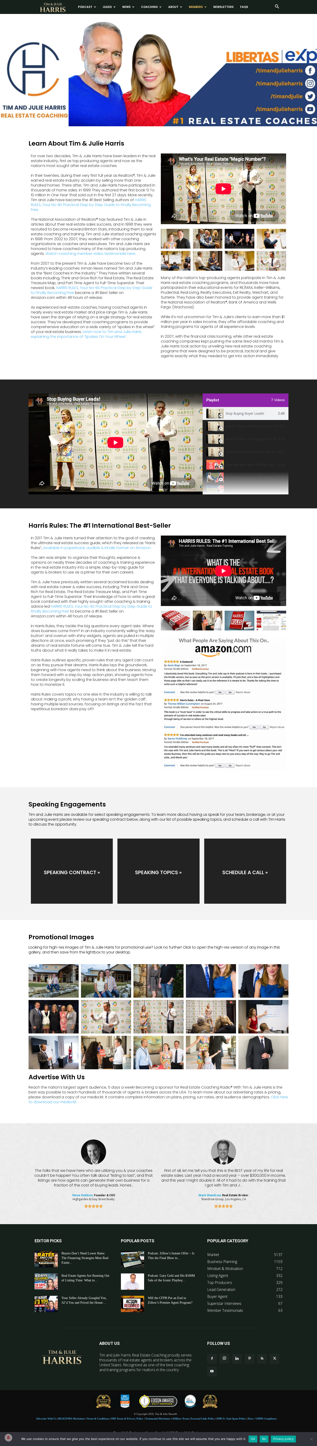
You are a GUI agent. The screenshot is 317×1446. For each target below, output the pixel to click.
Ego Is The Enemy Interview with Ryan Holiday (250, 490)
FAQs (244, 7)
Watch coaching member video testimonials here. (90, 253)
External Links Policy (203, 1418)
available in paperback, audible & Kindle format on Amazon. (97, 547)
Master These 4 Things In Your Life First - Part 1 (251, 426)
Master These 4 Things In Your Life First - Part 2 (251, 439)
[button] (276, 7)
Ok (253, 1439)
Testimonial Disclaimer (158, 1418)
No (264, 1439)
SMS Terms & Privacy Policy (127, 1418)
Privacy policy (283, 1439)
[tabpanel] (116, 443)
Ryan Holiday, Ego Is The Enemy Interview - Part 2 (250, 477)
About (173, 7)
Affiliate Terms (180, 1418)
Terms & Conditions (98, 1418)
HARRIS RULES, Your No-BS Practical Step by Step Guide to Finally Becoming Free (91, 290)
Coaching (149, 7)
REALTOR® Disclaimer (71, 1418)
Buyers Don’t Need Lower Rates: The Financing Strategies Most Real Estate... (84, 1258)
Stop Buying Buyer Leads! (245, 413)
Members (196, 7)
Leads (107, 7)
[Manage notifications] (8, 1437)
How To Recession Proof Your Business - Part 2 (250, 452)
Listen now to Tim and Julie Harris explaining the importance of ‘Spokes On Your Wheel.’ (86, 334)
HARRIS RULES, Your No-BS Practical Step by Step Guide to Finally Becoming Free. (91, 204)
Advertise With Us (46, 1418)
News (126, 7)
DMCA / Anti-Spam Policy (231, 1418)
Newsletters (223, 7)
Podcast (85, 7)
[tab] (245, 413)
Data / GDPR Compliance (262, 1418)
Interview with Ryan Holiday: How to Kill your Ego (250, 464)
